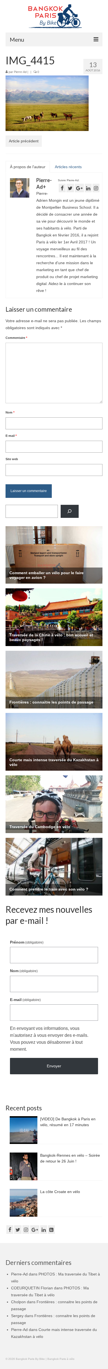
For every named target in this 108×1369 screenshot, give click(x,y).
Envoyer (54, 1066)
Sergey (17, 1315)
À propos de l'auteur (27, 167)
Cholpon (18, 1302)
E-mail (11, 435)
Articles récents (68, 167)
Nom (10, 412)
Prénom (26, 942)
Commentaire (16, 337)
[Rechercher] (70, 511)
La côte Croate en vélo (60, 1191)
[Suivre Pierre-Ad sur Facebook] (62, 188)
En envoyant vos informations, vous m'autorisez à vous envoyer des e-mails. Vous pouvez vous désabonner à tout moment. (49, 1039)
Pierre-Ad (20, 72)
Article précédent (23, 141)
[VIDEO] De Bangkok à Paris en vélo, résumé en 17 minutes (68, 1122)
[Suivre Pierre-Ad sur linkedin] (88, 188)
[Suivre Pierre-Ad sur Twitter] (70, 188)
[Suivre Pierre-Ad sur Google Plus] (79, 188)
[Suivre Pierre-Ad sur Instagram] (95, 188)
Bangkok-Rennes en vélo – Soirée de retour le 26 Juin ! (70, 1158)
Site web (12, 459)
